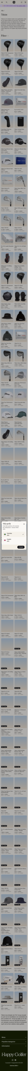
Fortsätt (21, 547)
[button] (24, 526)
